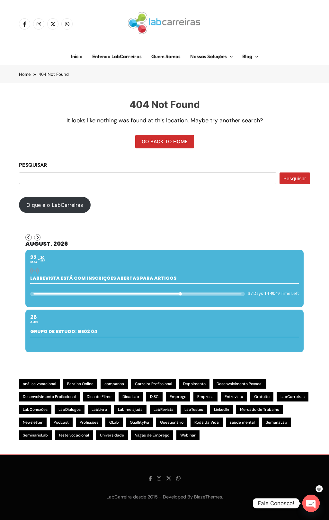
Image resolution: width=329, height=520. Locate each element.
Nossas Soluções (208, 56)
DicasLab (130, 396)
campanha (114, 383)
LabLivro (99, 409)
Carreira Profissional (153, 383)
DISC (154, 396)
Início (77, 56)
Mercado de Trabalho (259, 409)
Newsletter (33, 422)
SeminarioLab (35, 435)
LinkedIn (221, 409)
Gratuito (262, 396)
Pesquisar (33, 165)
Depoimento (194, 383)
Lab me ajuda (130, 409)
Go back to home (165, 141)
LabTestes (193, 409)
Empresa (205, 396)
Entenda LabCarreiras (117, 56)
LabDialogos (69, 409)
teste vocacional (74, 435)
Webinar (188, 435)
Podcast (61, 422)
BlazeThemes (208, 497)
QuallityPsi (139, 422)
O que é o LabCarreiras (54, 205)
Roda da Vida (206, 422)
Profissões (89, 422)
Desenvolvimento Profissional (49, 396)
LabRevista (163, 409)
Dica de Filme (99, 396)
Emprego (178, 396)
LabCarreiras (292, 396)
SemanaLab (276, 422)
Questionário (171, 422)
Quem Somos (166, 56)
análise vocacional (39, 383)
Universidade (112, 435)
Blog (247, 56)
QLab (114, 422)
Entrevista (234, 396)
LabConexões (35, 409)
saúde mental (242, 422)
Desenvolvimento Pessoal (239, 383)
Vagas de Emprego (152, 435)
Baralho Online (80, 383)
